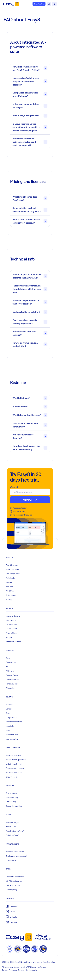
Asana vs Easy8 (12, 822)
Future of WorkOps (14, 772)
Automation (11, 595)
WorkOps (10, 591)
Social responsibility (14, 722)
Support (9, 637)
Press (8, 730)
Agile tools (10, 578)
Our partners (11, 717)
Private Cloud (11, 633)
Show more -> (11, 777)
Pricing (9, 599)
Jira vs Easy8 (11, 827)
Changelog (10, 688)
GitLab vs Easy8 (12, 835)
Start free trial (39, 4)
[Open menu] (54, 4)
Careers (9, 709)
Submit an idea (12, 735)
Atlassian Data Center (15, 851)
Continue (27, 499)
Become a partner (13, 642)
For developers (12, 684)
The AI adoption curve (15, 768)
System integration (14, 806)
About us (9, 704)
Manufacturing (12, 797)
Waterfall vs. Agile (13, 755)
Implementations (13, 616)
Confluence (11, 860)
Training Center (12, 675)
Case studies (11, 662)
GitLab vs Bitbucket (14, 764)
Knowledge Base (13, 574)
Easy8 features (12, 565)
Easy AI (9, 582)
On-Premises (11, 624)
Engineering (11, 802)
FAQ (7, 666)
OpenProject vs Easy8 (15, 831)
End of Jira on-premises (16, 759)
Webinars (10, 671)
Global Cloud (11, 629)
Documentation (12, 679)
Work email (14, 487)
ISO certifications (13, 885)
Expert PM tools (12, 569)
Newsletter (10, 726)
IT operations (11, 793)
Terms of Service (25, 970)
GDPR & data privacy (14, 881)
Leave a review (12, 739)
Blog (8, 658)
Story (8, 713)
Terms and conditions (15, 877)
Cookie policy (11, 889)
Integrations (11, 620)
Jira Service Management (16, 856)
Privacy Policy (8, 970)
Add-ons (9, 587)
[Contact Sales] (49, 4)
